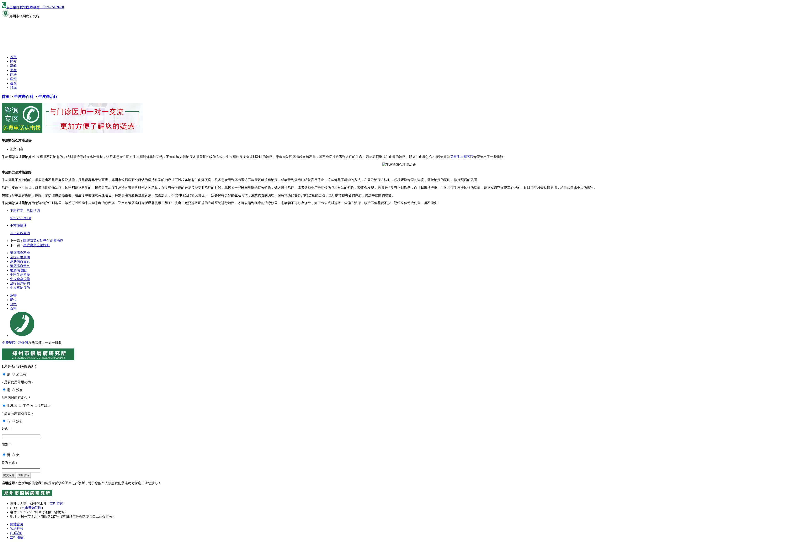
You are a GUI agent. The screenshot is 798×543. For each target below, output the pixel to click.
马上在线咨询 (20, 233)
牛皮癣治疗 (48, 96)
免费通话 (8, 343)
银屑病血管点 (20, 266)
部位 (13, 300)
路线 (13, 87)
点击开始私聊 (32, 508)
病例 (13, 79)
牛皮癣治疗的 (20, 287)
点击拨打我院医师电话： (35, 7)
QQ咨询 (16, 533)
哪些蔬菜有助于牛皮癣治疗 (43, 241)
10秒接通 (21, 343)
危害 (13, 295)
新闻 (13, 66)
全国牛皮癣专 (20, 274)
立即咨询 (56, 503)
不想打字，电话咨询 (25, 210)
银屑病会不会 (20, 253)
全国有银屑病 (20, 257)
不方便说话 (18, 225)
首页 (13, 57)
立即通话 (16, 537)
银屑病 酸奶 (18, 270)
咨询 (13, 83)
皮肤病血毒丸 (20, 261)
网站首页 (16, 524)
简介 (13, 61)
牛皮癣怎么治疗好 (36, 245)
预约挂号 (16, 528)
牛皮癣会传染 (20, 279)
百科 (13, 308)
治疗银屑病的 (20, 283)
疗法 (13, 74)
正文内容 (16, 149)
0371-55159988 (20, 218)
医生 (13, 70)
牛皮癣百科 (24, 96)
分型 (13, 304)
